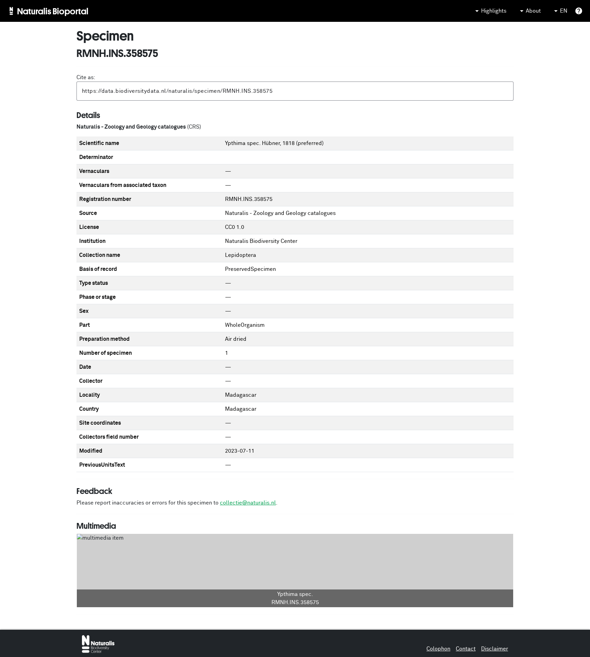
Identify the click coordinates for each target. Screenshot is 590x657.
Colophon (438, 649)
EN (563, 11)
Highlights (493, 11)
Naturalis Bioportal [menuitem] (52, 11)
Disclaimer (494, 649)
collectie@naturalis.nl (248, 503)
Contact (466, 649)
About (533, 11)
